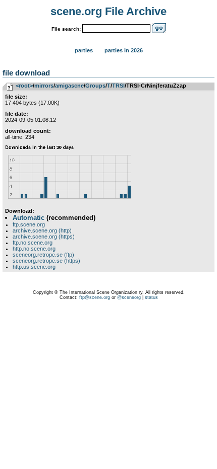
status (151, 297)
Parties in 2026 (123, 50)
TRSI (118, 86)
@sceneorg (129, 297)
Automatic (28, 217)
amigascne (69, 86)
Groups (95, 86)
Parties (84, 50)
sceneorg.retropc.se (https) (46, 261)
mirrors (43, 86)
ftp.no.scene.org (32, 243)
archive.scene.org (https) (44, 236)
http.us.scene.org (34, 267)
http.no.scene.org (34, 249)
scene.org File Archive (108, 11)
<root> (24, 86)
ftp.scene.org (29, 224)
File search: (66, 29)
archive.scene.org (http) (42, 230)
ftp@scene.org (94, 297)
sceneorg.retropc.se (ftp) (43, 255)
